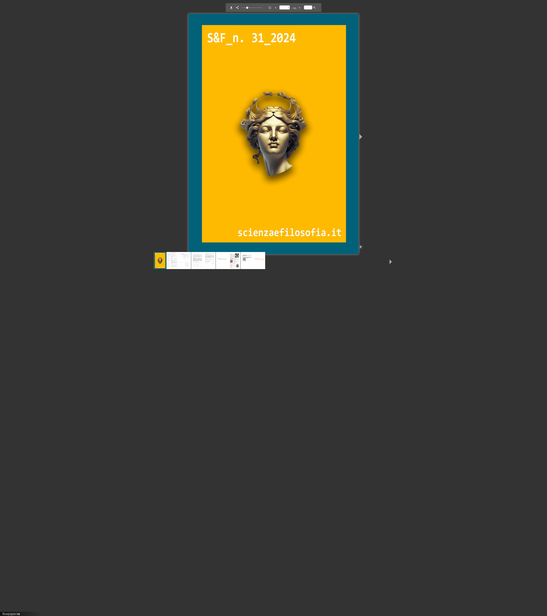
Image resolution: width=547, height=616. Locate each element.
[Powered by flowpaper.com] (11, 612)
